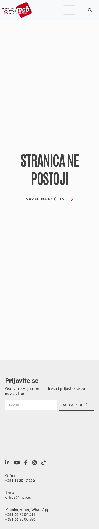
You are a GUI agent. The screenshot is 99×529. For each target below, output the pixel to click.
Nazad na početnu (46, 199)
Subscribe (73, 405)
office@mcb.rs (18, 497)
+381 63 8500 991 (20, 519)
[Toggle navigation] (69, 10)
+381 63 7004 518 (20, 514)
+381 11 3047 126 (20, 480)
